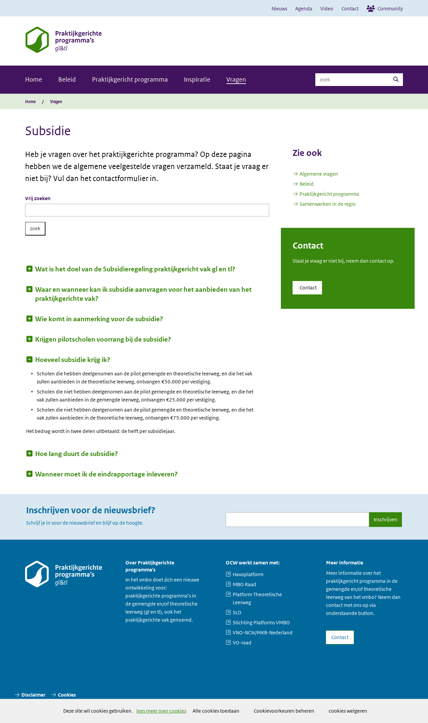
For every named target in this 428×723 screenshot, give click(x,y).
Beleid (67, 79)
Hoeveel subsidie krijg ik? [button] (72, 359)
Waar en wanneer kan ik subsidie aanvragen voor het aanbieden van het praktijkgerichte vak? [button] (143, 294)
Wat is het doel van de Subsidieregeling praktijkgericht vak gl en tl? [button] (135, 269)
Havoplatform (248, 574)
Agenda (303, 8)
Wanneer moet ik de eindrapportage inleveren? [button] (106, 474)
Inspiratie (197, 79)
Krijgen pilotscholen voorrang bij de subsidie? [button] (103, 339)
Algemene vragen (319, 174)
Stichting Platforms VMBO (261, 622)
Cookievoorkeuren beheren (284, 711)
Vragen (236, 79)
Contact (349, 8)
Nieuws (279, 8)
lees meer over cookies (161, 711)
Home (33, 79)
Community (390, 8)
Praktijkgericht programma (130, 79)
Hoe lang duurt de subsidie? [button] (76, 454)
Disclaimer (33, 695)
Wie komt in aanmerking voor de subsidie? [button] (99, 319)
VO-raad (242, 642)
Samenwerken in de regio (328, 204)
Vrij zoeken (37, 198)
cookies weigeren (348, 711)
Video (326, 8)
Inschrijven (385, 519)
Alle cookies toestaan (216, 711)
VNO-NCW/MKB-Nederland (263, 632)
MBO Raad (244, 584)
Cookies (67, 695)
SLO (237, 612)
